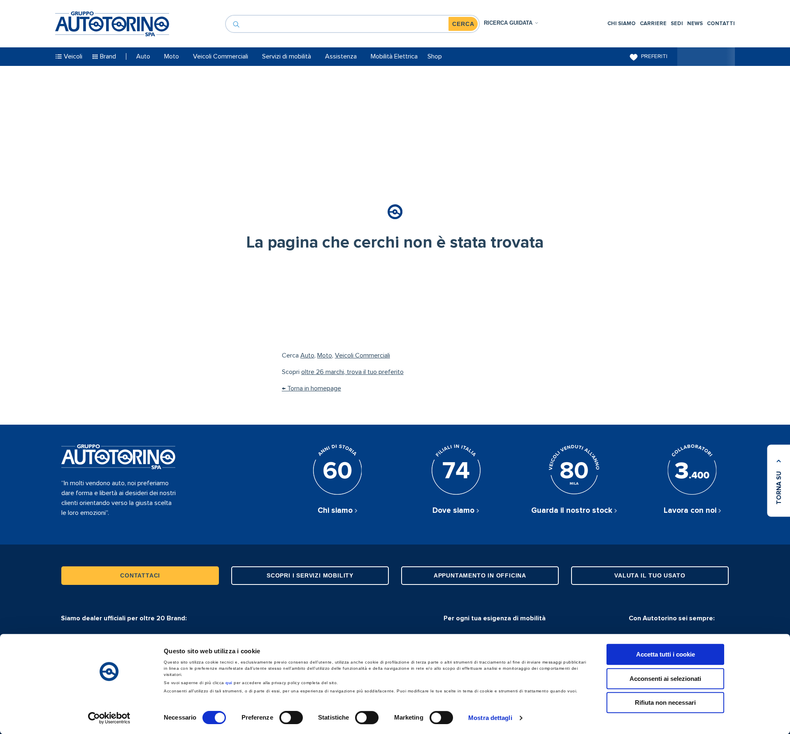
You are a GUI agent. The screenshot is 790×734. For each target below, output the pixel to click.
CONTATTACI (140, 575)
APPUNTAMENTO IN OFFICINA (480, 575)
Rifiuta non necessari (665, 702)
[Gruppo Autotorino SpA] (112, 24)
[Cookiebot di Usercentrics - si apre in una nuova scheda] (109, 718)
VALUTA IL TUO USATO (649, 575)
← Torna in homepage (311, 388)
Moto (324, 355)
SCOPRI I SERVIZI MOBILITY (310, 575)
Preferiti (654, 56)
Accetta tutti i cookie (665, 654)
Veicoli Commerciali (362, 355)
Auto (307, 355)
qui (228, 682)
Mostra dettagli (490, 717)
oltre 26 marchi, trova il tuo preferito (352, 372)
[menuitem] (621, 23)
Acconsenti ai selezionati (665, 678)
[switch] (291, 717)
